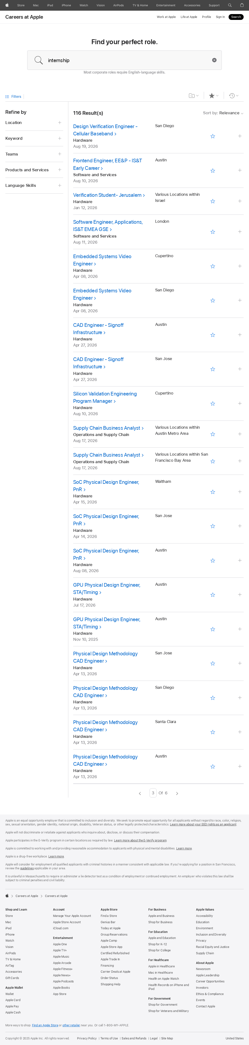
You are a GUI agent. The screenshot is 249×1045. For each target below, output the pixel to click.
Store (9, 916)
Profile (206, 17)
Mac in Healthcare (160, 972)
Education (202, 922)
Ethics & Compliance (210, 994)
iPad (8, 928)
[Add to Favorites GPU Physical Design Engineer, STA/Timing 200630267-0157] (213, 629)
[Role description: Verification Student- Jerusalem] (240, 201)
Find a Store (109, 916)
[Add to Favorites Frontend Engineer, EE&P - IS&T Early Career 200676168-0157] (213, 170)
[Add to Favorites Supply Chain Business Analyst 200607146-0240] (213, 434)
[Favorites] (214, 96)
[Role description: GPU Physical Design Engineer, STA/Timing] (240, 594)
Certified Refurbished (115, 953)
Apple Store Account (67, 922)
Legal (153, 1038)
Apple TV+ (60, 950)
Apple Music (61, 956)
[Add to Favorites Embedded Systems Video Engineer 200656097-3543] (213, 300)
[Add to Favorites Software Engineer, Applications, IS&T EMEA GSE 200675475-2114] (213, 232)
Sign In (220, 17)
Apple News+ (62, 975)
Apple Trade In (110, 959)
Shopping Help (110, 984)
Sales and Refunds (134, 1038)
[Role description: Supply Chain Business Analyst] (240, 434)
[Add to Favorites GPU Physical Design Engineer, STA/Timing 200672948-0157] (213, 595)
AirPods (10, 953)
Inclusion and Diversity (211, 934)
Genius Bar (108, 922)
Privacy (201, 940)
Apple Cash (13, 1012)
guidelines (27, 868)
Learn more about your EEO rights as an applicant (203, 824)
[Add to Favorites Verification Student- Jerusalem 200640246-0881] (213, 201)
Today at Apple (111, 928)
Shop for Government (162, 1004)
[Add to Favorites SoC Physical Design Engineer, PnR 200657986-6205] (213, 491)
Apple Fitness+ (63, 969)
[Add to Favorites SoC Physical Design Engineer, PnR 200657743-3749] (213, 526)
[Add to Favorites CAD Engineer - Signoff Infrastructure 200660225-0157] (213, 334)
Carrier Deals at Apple (115, 971)
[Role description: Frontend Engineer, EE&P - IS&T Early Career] (240, 170)
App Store (59, 994)
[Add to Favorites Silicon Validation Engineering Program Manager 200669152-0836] (213, 403)
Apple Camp (109, 940)
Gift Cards (12, 978)
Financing (107, 965)
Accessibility (204, 916)
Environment (204, 928)
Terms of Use (109, 1038)
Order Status (109, 978)
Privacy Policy (87, 1038)
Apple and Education (162, 938)
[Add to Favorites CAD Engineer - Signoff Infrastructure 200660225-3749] (213, 369)
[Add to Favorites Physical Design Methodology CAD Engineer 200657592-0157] (213, 766)
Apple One (60, 944)
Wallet (9, 994)
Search (236, 17)
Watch (9, 940)
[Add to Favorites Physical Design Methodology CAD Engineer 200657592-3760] (213, 732)
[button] (230, 5)
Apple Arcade (62, 963)
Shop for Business (160, 922)
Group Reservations (114, 934)
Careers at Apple (24, 17)
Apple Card (12, 1000)
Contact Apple (205, 1006)
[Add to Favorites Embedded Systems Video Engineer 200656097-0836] (213, 266)
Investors (202, 987)
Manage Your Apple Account (72, 916)
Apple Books (61, 987)
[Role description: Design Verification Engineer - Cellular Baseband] (240, 136)
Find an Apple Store (45, 1025)
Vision (9, 947)
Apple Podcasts (63, 981)
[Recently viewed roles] (234, 96)
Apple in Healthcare (161, 966)
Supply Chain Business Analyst (106, 428)
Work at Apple (166, 17)
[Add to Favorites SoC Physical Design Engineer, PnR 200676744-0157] (213, 560)
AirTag (9, 965)
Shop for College (159, 950)
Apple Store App (111, 947)
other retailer (71, 1025)
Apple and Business (161, 916)
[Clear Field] (215, 60)
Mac (8, 922)
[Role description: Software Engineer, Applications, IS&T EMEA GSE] (240, 231)
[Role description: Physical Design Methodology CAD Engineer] (240, 663)
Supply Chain (205, 953)
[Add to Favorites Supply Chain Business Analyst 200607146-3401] (213, 461)
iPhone (10, 934)
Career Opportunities (210, 981)
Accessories (13, 971)
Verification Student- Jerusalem (107, 195)
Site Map (167, 1038)
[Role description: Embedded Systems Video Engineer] (240, 266)
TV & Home (13, 959)
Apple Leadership (207, 975)
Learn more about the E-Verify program (140, 840)
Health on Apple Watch (163, 978)
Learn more (184, 848)
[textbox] (124, 60)
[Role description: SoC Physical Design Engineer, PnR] (240, 491)
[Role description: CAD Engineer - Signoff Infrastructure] (240, 334)
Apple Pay (12, 1006)
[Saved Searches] (194, 96)
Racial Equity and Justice (212, 947)
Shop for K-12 (157, 944)
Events (200, 1000)
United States (235, 1038)
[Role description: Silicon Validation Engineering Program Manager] (240, 403)
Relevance (221, 112)
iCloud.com (60, 928)
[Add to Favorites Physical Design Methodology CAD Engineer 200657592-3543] (213, 697)
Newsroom (203, 969)
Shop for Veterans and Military (168, 1011)
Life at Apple (189, 17)
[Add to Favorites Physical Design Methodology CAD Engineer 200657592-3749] (213, 663)
